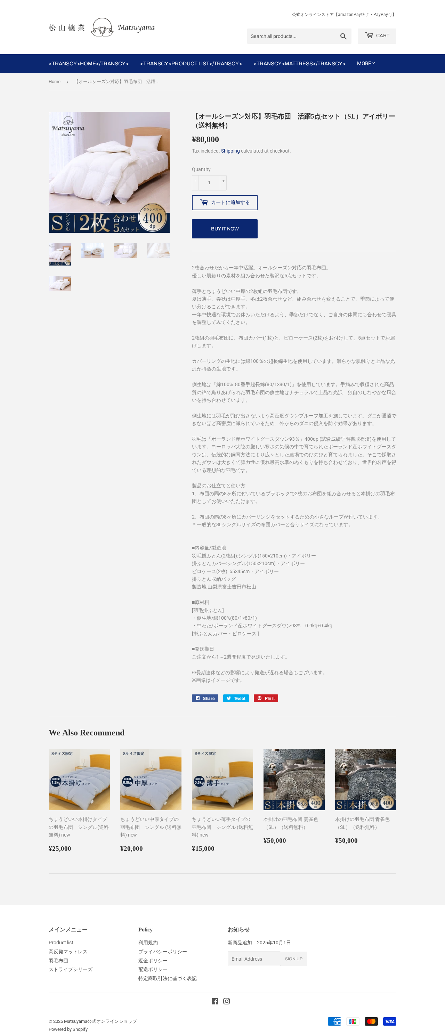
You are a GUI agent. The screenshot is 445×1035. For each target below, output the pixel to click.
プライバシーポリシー (162, 951)
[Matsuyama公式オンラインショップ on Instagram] (226, 1002)
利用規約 (148, 942)
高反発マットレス (68, 951)
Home (54, 81)
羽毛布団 (58, 960)
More (364, 63)
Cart (382, 35)
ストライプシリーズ (70, 969)
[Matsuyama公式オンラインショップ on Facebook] (215, 1002)
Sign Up (293, 958)
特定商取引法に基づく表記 (167, 978)
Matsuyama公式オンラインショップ (100, 1021)
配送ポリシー (153, 969)
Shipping (230, 151)
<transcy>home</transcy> (89, 63)
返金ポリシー (153, 960)
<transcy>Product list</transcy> (191, 63)
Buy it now (225, 228)
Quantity (201, 169)
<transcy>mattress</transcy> (299, 63)
